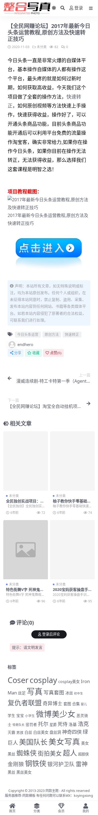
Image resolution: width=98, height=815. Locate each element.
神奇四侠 (72, 731)
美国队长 (33, 742)
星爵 (53, 724)
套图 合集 (71, 703)
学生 (11, 715)
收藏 (35, 353)
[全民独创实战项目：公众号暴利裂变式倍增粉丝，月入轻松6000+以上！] (25, 461)
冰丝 (69, 693)
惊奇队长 (18, 725)
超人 (70, 753)
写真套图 (54, 692)
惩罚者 (31, 724)
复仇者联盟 (25, 702)
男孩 (19, 732)
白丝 (28, 732)
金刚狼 (16, 764)
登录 (78, 8)
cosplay (43, 680)
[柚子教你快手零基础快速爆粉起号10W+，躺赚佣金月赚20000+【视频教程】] (72, 461)
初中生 (78, 693)
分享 (17, 353)
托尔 (43, 724)
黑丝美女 (24, 772)
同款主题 (52, 790)
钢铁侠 (35, 763)
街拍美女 (50, 753)
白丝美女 (40, 732)
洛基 (73, 724)
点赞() (55, 353)
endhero (25, 344)
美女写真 (64, 741)
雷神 (82, 764)
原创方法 (75, 215)
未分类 (42, 47)
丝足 (22, 693)
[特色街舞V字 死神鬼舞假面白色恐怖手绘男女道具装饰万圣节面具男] (25, 550)
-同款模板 (28, 795)
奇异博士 (52, 703)
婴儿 (84, 704)
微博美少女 (55, 714)
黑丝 (11, 772)
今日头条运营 (43, 215)
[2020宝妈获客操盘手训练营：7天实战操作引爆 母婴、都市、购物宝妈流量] (72, 550)
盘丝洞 (55, 732)
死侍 (63, 724)
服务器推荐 (13, 795)
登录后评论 (51, 634)
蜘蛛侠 (26, 752)
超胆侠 (83, 754)
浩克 (83, 724)
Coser (18, 680)
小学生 (30, 715)
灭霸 (11, 732)
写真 (34, 691)
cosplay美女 (69, 681)
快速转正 (16, 223)
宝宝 (20, 715)
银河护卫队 (61, 764)
